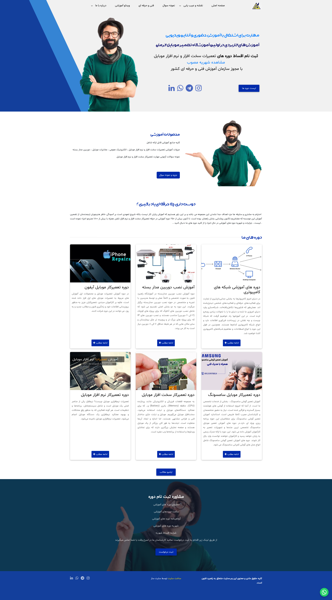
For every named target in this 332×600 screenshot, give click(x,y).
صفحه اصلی (218, 5)
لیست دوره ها (249, 88)
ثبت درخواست (166, 552)
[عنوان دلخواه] (198, 90)
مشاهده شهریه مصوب (206, 62)
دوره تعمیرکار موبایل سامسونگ (234, 395)
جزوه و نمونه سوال (168, 175)
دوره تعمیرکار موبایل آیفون (107, 287)
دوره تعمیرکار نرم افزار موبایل (105, 395)
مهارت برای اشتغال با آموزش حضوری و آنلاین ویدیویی (212, 35)
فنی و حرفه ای (146, 5)
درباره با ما (100, 5)
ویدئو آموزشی (122, 5)
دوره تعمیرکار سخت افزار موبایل (168, 395)
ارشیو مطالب (166, 472)
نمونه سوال (169, 5)
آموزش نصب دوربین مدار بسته (168, 287)
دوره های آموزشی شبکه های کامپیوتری (237, 290)
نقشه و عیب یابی (193, 5)
